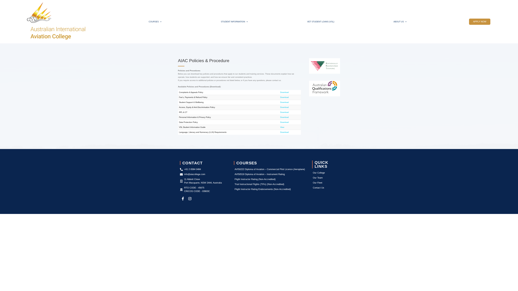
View (282, 127)
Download (284, 92)
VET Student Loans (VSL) (320, 21)
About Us (398, 21)
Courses (154, 21)
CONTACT (192, 163)
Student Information (233, 21)
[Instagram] (190, 198)
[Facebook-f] (183, 198)
